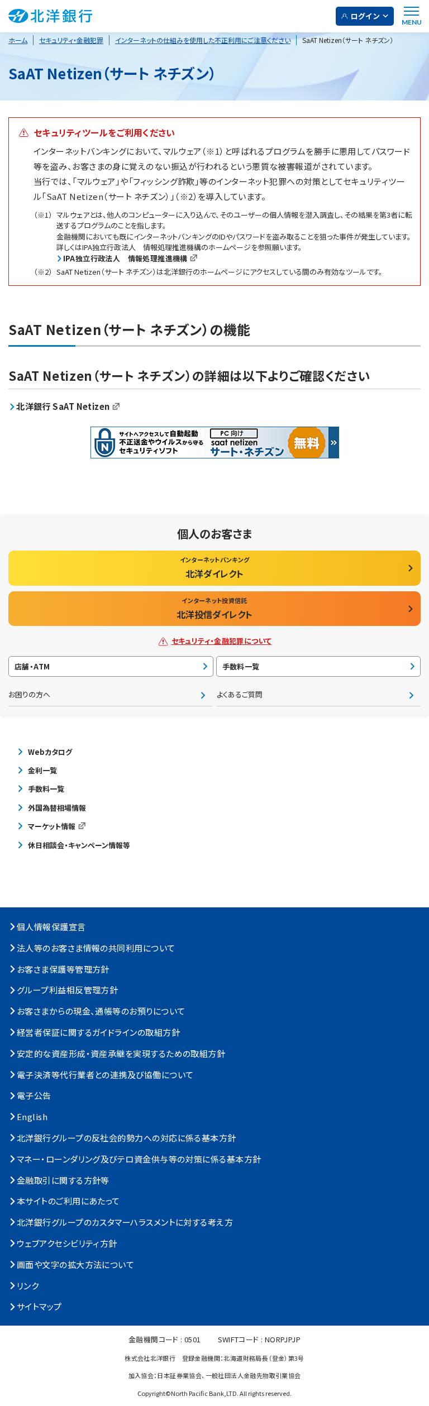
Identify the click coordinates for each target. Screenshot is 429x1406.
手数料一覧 (241, 666)
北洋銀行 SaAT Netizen (63, 406)
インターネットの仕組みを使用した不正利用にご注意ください (202, 40)
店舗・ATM (32, 666)
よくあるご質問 (240, 694)
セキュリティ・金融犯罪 (71, 40)
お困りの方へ (29, 694)
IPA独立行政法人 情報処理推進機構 (125, 258)
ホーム (17, 40)
